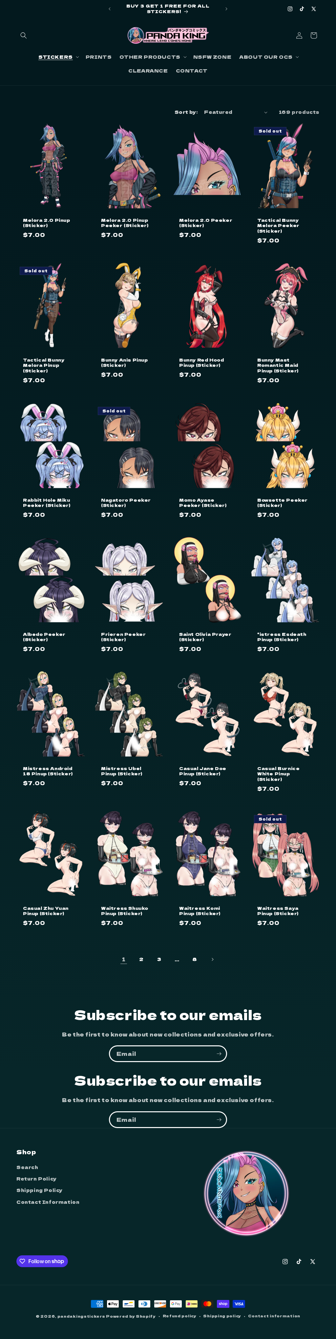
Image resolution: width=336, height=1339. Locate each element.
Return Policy (36, 1178)
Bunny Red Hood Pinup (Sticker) (201, 362)
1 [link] (124, 959)
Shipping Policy (39, 1190)
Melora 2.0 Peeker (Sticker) (205, 223)
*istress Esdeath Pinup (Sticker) (281, 636)
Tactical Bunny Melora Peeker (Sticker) (278, 226)
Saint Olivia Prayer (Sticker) (205, 636)
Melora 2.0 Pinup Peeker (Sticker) (125, 223)
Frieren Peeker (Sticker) (123, 636)
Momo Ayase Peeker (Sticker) (203, 502)
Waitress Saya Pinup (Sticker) (278, 911)
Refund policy (180, 1315)
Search (27, 1167)
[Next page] (212, 959)
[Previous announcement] (109, 9)
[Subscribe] (219, 1053)
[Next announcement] (226, 9)
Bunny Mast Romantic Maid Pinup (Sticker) (278, 365)
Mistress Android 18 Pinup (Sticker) (48, 771)
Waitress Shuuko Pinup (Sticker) (124, 911)
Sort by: (186, 112)
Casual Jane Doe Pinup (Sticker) (202, 771)
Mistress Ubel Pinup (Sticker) (121, 771)
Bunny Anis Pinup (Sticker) (124, 362)
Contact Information (47, 1202)
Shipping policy (222, 1315)
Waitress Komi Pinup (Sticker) (199, 911)
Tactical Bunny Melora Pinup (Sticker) (43, 365)
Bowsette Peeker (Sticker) (282, 502)
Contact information (274, 1315)
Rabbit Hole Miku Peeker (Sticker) (47, 502)
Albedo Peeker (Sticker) (44, 636)
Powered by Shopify (131, 1316)
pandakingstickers (81, 1316)
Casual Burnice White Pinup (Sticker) (278, 774)
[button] (23, 35)
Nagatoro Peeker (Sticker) (126, 502)
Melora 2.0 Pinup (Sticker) (46, 223)
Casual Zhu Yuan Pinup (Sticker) (46, 911)
